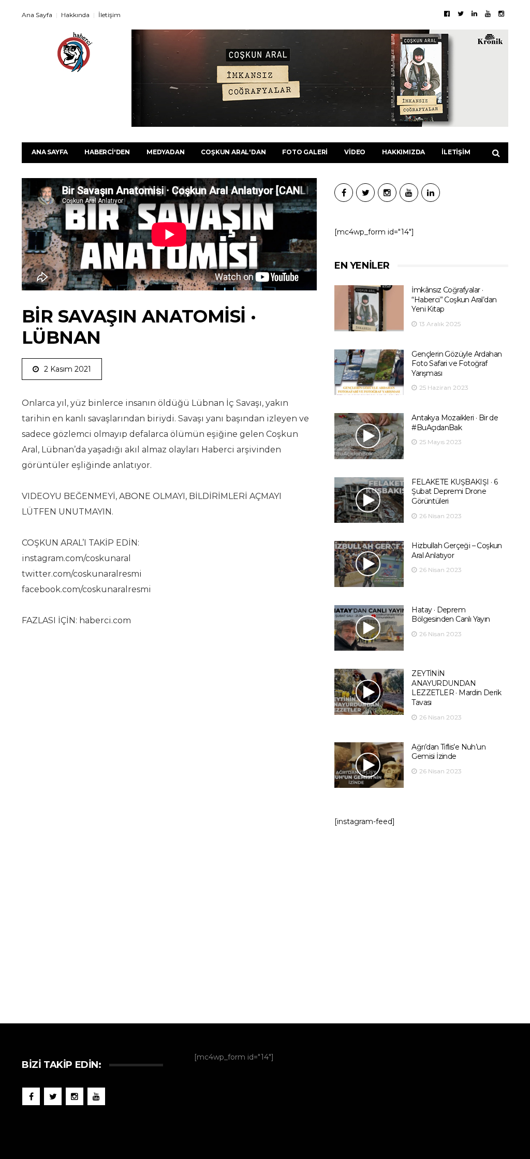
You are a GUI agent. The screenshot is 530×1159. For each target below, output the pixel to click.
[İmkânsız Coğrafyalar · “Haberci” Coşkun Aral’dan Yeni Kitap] (369, 308)
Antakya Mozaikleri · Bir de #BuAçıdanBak (454, 422)
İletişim (109, 15)
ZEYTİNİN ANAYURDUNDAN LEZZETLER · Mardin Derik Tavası (456, 688)
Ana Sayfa (37, 15)
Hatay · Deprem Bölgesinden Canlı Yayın (450, 614)
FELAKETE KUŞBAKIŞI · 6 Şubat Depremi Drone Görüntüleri (454, 491)
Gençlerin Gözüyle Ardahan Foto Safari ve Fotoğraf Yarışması (456, 363)
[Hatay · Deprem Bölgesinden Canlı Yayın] (369, 628)
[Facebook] (447, 13)
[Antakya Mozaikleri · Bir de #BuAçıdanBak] (369, 436)
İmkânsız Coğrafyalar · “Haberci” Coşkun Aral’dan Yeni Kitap (453, 299)
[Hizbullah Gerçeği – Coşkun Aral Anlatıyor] (369, 564)
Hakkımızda (403, 152)
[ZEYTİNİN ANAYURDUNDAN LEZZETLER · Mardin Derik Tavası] (369, 692)
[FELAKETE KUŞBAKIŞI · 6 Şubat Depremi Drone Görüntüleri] (369, 500)
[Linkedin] (474, 13)
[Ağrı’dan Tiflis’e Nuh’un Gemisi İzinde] (369, 765)
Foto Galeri (305, 152)
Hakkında (75, 15)
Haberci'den (107, 152)
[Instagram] (501, 13)
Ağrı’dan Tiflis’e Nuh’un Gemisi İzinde (448, 751)
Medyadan (165, 152)
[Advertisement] (421, 919)
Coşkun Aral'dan (233, 152)
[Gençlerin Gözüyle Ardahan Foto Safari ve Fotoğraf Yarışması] (369, 372)
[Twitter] (461, 13)
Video (354, 152)
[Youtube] (488, 13)
